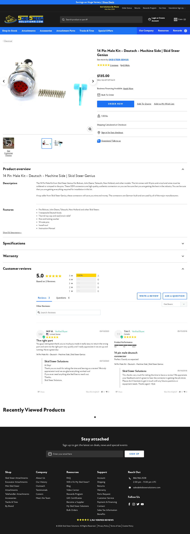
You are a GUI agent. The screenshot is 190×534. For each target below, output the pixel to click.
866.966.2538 (110, 9)
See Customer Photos (8, 153)
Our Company (146, 30)
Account (101, 478)
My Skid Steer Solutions (77, 506)
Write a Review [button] (149, 296)
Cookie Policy (127, 526)
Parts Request (103, 494)
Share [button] (42, 392)
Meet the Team (43, 498)
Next (93, 81)
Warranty (101, 490)
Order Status (127, 8)
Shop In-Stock (9, 30)
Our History (41, 482)
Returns (137, 8)
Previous (3, 81)
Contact (101, 506)
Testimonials (41, 490)
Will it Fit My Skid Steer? (77, 482)
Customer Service (105, 498)
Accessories (46, 30)
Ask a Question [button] (175, 296)
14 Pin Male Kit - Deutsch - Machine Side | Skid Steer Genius (60, 354)
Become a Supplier (75, 502)
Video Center (72, 490)
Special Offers (105, 30)
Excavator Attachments (16, 482)
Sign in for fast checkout (112, 132)
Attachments (28, 30)
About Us (40, 478)
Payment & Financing (107, 502)
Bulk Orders (72, 510)
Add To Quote (144, 104)
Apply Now (128, 88)
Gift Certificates (74, 498)
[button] (102, 392)
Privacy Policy (103, 526)
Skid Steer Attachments (16, 478)
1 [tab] (95, 417)
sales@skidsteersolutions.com (146, 487)
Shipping (101, 482)
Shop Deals (108, 2)
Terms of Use (115, 526)
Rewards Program (149, 8)
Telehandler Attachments (17, 494)
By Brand (9, 506)
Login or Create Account (158, 19)
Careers (39, 494)
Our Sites (162, 8)
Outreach (40, 486)
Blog (68, 486)
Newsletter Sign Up (176, 8)
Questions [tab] (61, 297)
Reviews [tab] (42, 297)
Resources (163, 30)
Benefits (101, 514)
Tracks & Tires (87, 30)
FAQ (68, 478)
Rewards (177, 30)
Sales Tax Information (107, 510)
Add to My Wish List (164, 104)
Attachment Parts (65, 30)
